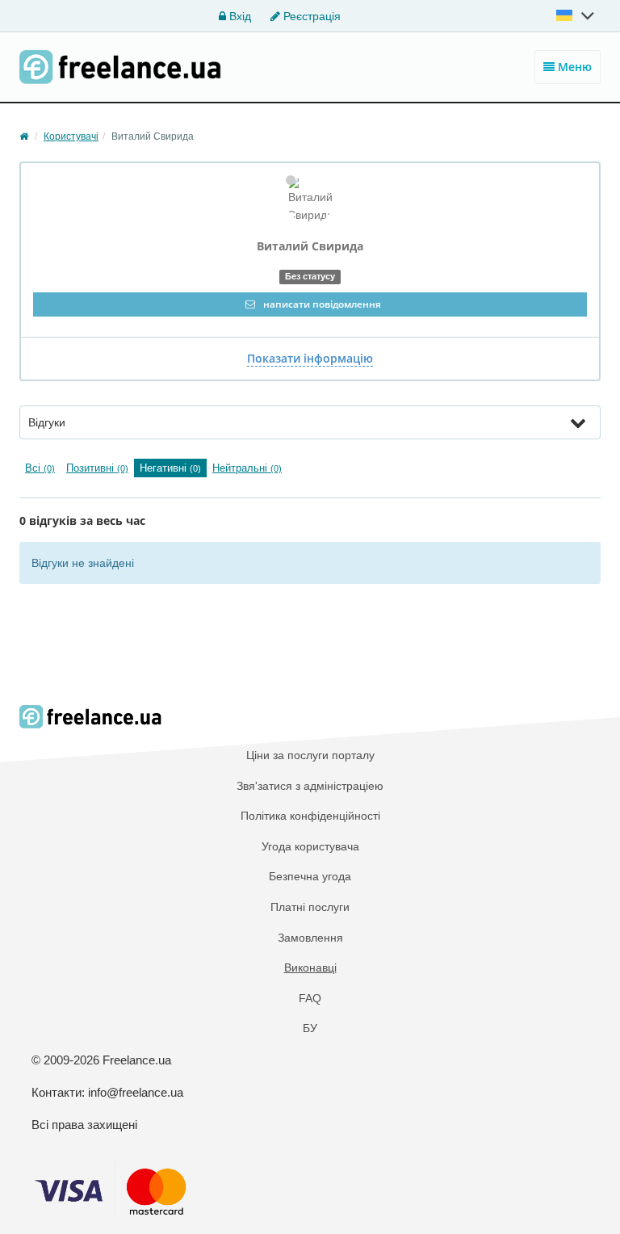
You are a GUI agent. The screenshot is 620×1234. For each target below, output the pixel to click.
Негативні (170, 468)
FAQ (310, 998)
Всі (40, 468)
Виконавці (310, 967)
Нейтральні (247, 468)
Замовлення (310, 937)
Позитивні (97, 468)
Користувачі (71, 136)
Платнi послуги (310, 906)
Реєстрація (310, 16)
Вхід (238, 16)
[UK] (576, 15)
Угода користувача (310, 846)
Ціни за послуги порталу (310, 755)
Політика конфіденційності (310, 815)
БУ (310, 1028)
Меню (573, 66)
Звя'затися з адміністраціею (310, 785)
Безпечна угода (310, 876)
